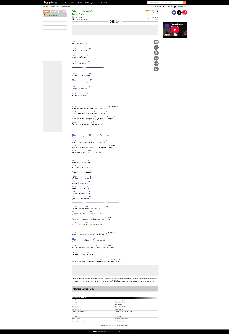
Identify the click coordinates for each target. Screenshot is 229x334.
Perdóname (118, 304)
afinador (79, 2)
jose (157, 18)
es (123, 332)
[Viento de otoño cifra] (122, 325)
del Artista (54, 12)
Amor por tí (75, 307)
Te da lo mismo (119, 314)
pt (128, 332)
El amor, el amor (76, 309)
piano (100, 2)
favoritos (86, 2)
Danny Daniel (78, 14)
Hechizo (74, 316)
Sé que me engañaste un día (123, 311)
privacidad (118, 332)
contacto (133, 332)
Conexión (170, 7)
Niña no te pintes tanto (122, 300)
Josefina (75, 300)
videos (106, 2)
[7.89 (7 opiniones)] (149, 10)
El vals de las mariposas (79, 311)
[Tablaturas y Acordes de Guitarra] (50, 4)
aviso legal (110, 332)
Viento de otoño (83, 11)
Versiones (46, 12)
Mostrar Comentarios (83, 289)
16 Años (74, 304)
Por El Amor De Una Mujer (122, 307)
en (126, 332)
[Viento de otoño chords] (108, 325)
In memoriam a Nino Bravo (79, 321)
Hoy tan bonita (76, 318)
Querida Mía (119, 309)
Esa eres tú (75, 314)
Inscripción (158, 7)
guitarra (93, 2)
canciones (64, 2)
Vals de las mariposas (121, 318)
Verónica (74, 302)
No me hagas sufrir (121, 302)
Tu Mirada (118, 316)
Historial (62, 12)
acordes (71, 2)
